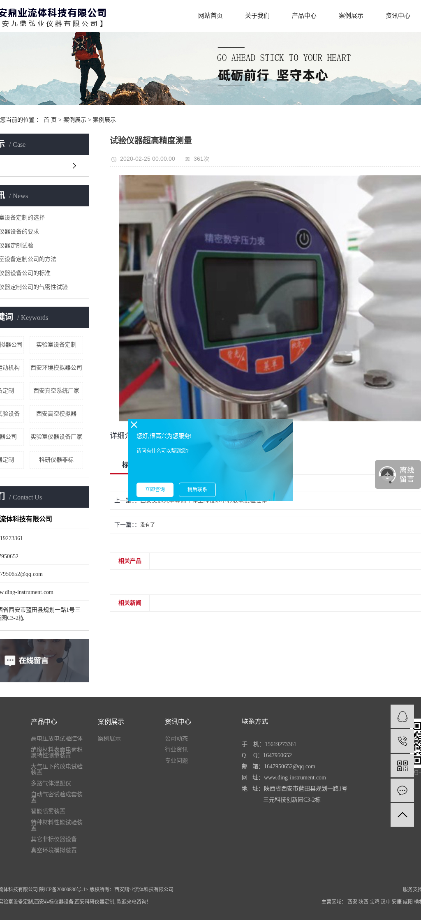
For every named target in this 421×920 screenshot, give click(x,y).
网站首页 (210, 15)
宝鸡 (374, 902)
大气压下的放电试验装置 (57, 769)
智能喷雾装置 (48, 811)
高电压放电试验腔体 (57, 739)
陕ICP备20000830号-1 (62, 889)
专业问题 (176, 761)
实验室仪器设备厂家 (56, 437)
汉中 (386, 902)
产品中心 (304, 15)
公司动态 (176, 739)
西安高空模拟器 (56, 414)
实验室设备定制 (56, 345)
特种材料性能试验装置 (57, 825)
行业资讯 (176, 750)
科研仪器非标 (56, 460)
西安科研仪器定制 (94, 902)
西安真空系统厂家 (56, 391)
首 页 (50, 120)
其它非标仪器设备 (54, 839)
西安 (352, 902)
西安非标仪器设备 (54, 902)
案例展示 (351, 15)
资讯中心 (398, 15)
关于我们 (257, 15)
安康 (397, 902)
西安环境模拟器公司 (56, 368)
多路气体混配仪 (51, 783)
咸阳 (408, 902)
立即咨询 (155, 489)
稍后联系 (197, 489)
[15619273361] (402, 741)
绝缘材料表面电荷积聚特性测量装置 (57, 752)
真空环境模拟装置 (54, 850)
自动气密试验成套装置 (57, 797)
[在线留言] (402, 790)
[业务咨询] (402, 716)
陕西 (363, 902)
